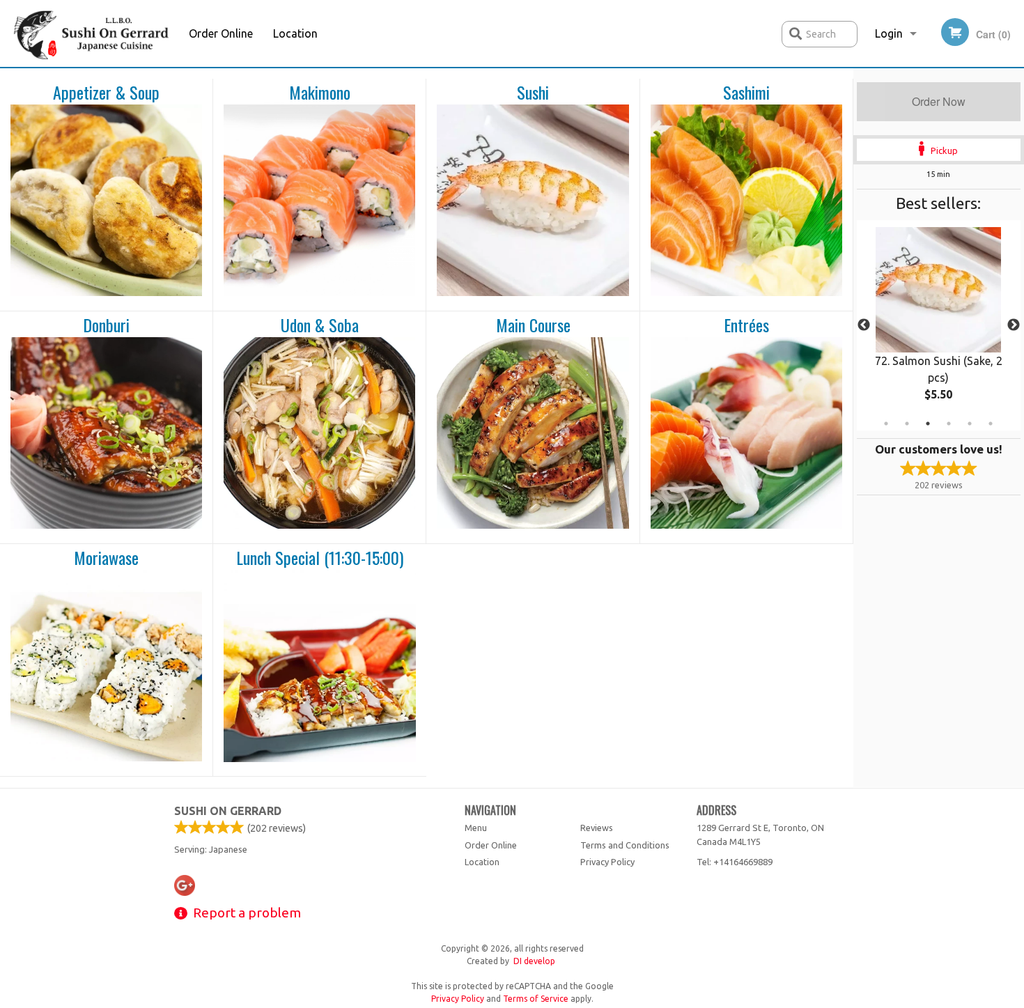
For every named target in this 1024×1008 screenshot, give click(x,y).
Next (1014, 325)
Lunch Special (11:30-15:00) (319, 558)
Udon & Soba (320, 325)
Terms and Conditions (624, 845)
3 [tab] (928, 424)
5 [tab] (970, 424)
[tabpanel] (938, 325)
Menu (476, 827)
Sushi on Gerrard (227, 811)
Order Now (938, 101)
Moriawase (106, 558)
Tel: (735, 862)
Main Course (533, 325)
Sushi (533, 92)
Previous (864, 325)
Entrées (746, 325)
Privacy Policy (607, 862)
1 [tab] (886, 424)
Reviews (596, 827)
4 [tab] (949, 424)
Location (295, 33)
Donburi (106, 325)
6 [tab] (991, 424)
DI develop (534, 961)
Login (889, 33)
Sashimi (746, 92)
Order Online (221, 33)
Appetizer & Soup (106, 92)
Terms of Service (535, 998)
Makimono (319, 92)
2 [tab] (907, 424)
